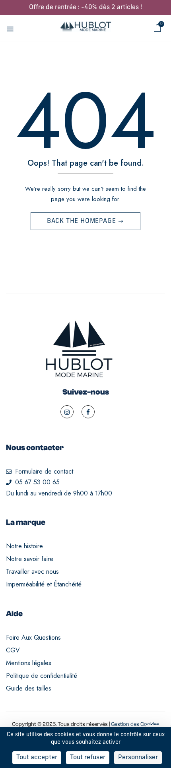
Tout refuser (87, 757)
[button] (157, 28)
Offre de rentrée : (85, 7)
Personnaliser (138, 757)
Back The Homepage (82, 221)
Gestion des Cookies (135, 724)
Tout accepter (36, 757)
